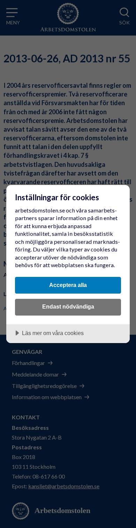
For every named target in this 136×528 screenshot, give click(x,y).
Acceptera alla (68, 285)
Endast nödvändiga (68, 306)
